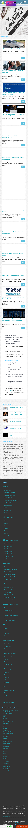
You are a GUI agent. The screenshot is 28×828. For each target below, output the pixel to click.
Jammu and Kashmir (8, 733)
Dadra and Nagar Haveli (9, 721)
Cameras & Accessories (9, 543)
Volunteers (6, 680)
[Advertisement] (14, 21)
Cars (5, 566)
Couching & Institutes (9, 656)
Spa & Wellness (7, 512)
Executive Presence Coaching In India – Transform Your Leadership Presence (17, 414)
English (6, 659)
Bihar (4, 716)
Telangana (6, 763)
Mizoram (5, 748)
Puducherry (6, 755)
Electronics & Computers (11, 540)
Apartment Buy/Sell (8, 587)
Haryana (5, 730)
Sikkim (5, 760)
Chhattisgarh (6, 720)
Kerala (5, 738)
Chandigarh (6, 718)
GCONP (17, 822)
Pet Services (7, 507)
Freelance (6, 636)
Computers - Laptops (9, 548)
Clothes (6, 520)
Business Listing (9, 702)
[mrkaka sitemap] (15, 824)
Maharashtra (6, 743)
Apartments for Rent (8, 589)
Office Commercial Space (10, 594)
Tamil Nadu (6, 761)
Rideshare (6, 682)
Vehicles (7, 563)
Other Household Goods (9, 620)
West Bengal (6, 770)
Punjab (5, 756)
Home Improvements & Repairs (11, 500)
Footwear (6, 528)
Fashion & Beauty (10, 517)
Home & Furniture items (11, 604)
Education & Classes (10, 653)
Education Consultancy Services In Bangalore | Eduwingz (15, 421)
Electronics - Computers (9, 492)
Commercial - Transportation (10, 571)
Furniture (6, 607)
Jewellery (6, 523)
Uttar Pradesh (6, 766)
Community (8, 669)
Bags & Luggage (8, 525)
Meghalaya (6, 746)
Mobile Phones (7, 559)
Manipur (5, 745)
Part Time (6, 631)
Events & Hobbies (8, 692)
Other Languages (8, 664)
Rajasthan (5, 758)
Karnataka (5, 736)
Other (4, 753)
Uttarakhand (6, 768)
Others (6, 687)
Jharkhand (6, 735)
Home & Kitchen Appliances (10, 613)
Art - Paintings (7, 618)
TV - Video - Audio (8, 546)
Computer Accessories (9, 551)
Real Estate (8, 584)
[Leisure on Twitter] (24, 824)
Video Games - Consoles (9, 553)
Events (5, 674)
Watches (6, 533)
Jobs (6, 625)
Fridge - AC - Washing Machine (11, 615)
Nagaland (5, 750)
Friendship (6, 672)
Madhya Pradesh (7, 741)
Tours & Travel (7, 510)
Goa (4, 726)
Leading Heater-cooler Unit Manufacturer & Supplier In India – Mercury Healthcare (16, 428)
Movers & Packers (9, 640)
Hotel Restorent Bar (8, 698)
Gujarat (5, 728)
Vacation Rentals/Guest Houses (11, 600)
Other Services (7, 490)
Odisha (5, 751)
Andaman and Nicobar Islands (10, 710)
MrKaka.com (10, 390)
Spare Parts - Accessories (10, 574)
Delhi (4, 725)
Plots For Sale (7, 592)
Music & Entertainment (9, 690)
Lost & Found (7, 677)
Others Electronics (8, 556)
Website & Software (8, 505)
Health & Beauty (8, 497)
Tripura (5, 765)
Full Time (6, 628)
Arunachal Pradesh (8, 713)
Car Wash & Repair (8, 502)
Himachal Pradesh (7, 731)
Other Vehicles (7, 579)
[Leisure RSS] (17, 824)
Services (7, 486)
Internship (6, 633)
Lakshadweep (6, 740)
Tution (5, 661)
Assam (5, 715)
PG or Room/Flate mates (9, 597)
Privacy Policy (6, 816)
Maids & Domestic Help (9, 495)
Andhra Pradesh (7, 711)
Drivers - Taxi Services (9, 644)
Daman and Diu (7, 723)
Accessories (7, 530)
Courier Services (8, 649)
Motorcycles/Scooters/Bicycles (11, 569)
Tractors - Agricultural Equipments (12, 576)
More (23, 58)
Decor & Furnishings (8, 610)
